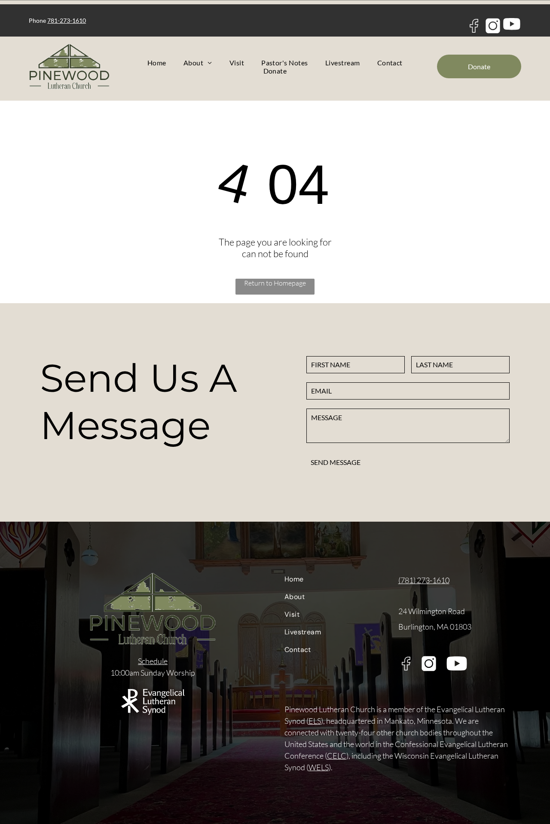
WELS (319, 767)
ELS (315, 721)
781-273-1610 (66, 20)
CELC (336, 755)
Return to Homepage (275, 283)
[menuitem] (157, 62)
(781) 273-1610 (423, 580)
